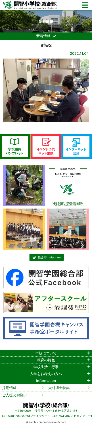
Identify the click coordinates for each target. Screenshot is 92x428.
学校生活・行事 (46, 367)
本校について (46, 353)
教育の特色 (46, 360)
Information (46, 380)
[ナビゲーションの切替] (85, 5)
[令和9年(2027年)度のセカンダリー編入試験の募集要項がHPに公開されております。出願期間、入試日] (68, 185)
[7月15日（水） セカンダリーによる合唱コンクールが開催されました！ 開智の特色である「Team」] (24, 229)
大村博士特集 (59, 387)
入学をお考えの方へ (46, 373)
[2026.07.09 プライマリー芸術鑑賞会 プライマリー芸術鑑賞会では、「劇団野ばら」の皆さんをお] (68, 229)
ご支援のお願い (14, 395)
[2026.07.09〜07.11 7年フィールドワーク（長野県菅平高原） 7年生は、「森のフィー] (24, 185)
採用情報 (9, 387)
